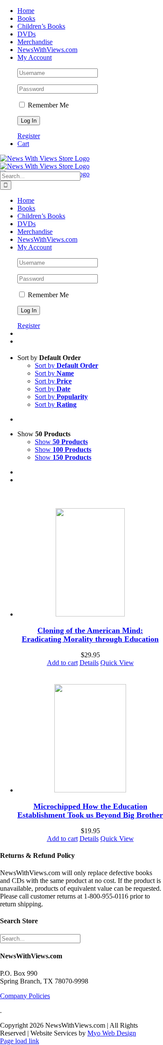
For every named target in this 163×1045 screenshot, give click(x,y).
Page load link (19, 1041)
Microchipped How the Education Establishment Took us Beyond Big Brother (90, 810)
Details (89, 662)
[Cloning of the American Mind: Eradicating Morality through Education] (90, 563)
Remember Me (47, 105)
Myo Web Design (111, 1033)
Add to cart (62, 662)
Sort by (66, 365)
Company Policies (25, 996)
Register (28, 136)
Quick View (117, 662)
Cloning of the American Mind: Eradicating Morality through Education (90, 634)
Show (61, 441)
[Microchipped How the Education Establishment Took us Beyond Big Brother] (90, 739)
